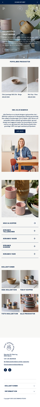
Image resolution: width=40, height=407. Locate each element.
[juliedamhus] (20, 8)
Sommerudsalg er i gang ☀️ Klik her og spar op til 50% (20, 2)
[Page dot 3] (21, 57)
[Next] (37, 2)
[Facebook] (5, 369)
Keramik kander (16, 246)
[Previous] (3, 2)
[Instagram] (9, 369)
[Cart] (36, 8)
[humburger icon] (4, 8)
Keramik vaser (16, 238)
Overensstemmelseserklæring (13, 365)
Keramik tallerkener (16, 231)
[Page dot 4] (24, 57)
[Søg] (32, 8)
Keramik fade (15, 254)
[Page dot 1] (16, 57)
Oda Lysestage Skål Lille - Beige (12, 94)
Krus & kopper (16, 223)
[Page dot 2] (19, 57)
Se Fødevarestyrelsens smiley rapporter (16, 362)
